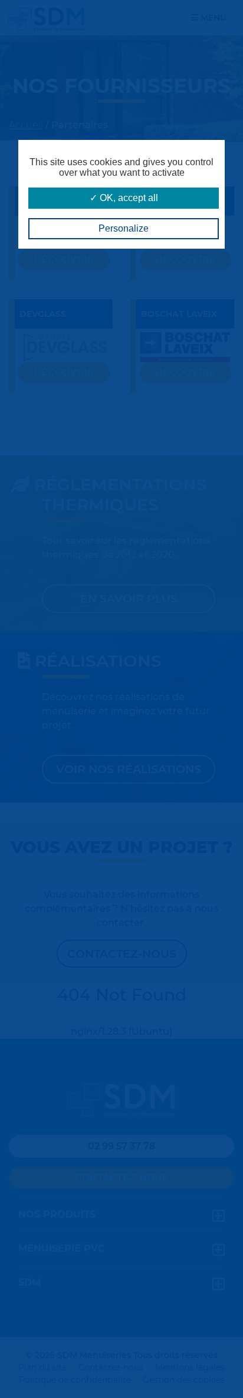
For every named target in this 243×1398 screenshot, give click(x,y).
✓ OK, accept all (124, 198)
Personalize (123, 228)
